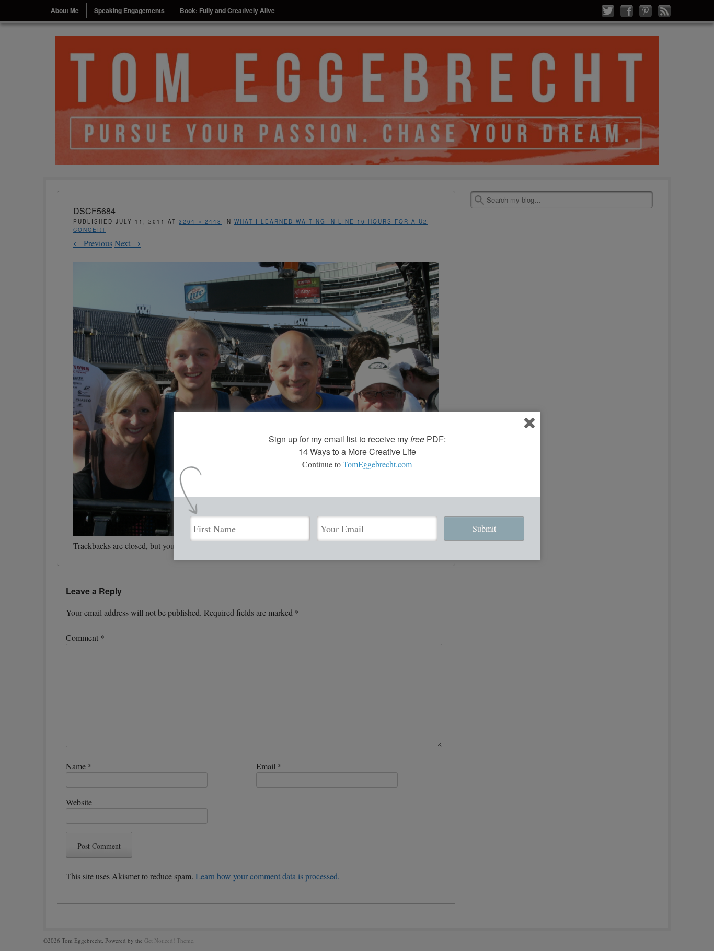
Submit (484, 528)
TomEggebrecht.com (377, 464)
